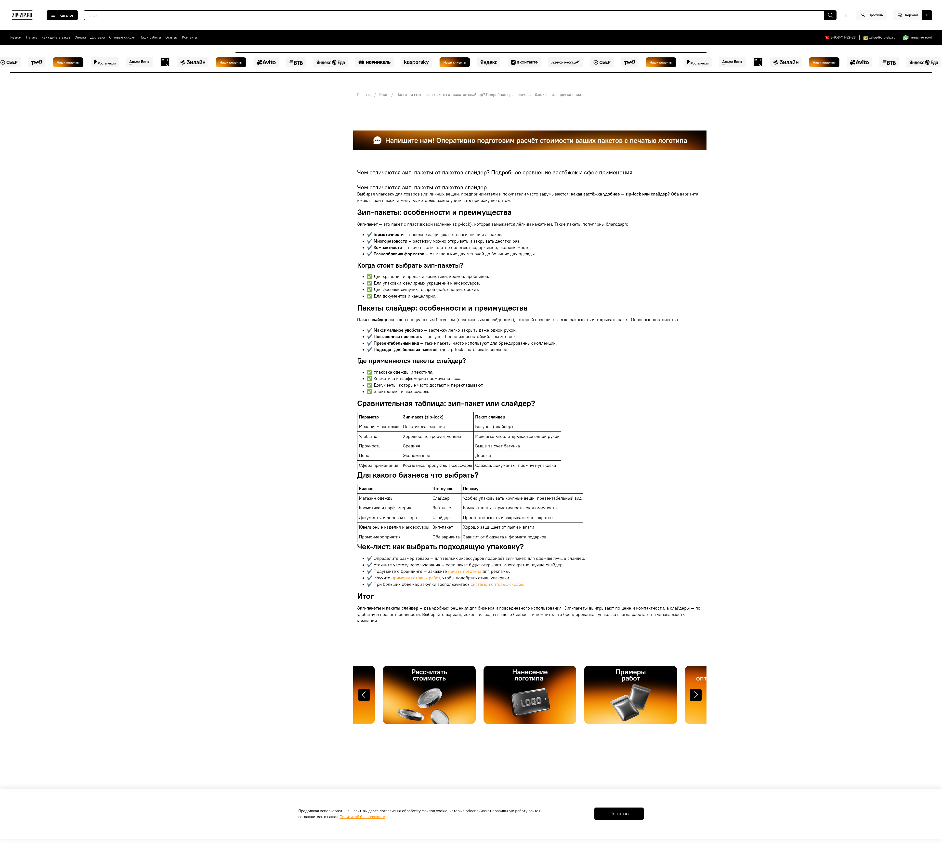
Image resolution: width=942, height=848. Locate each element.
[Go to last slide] (364, 695)
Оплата (80, 37)
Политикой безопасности (362, 816)
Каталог (66, 15)
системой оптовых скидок (497, 584)
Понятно (619, 813)
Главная (16, 37)
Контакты (189, 37)
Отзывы (171, 37)
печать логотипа (464, 571)
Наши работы (150, 37)
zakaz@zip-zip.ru (882, 37)
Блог (383, 94)
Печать (31, 37)
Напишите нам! (920, 37)
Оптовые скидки (122, 37)
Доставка (97, 37)
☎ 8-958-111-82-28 (840, 37)
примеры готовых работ (416, 578)
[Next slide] (696, 695)
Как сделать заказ (55, 37)
